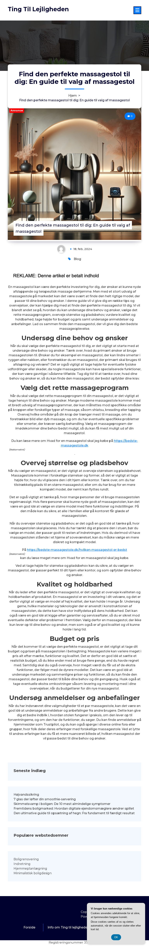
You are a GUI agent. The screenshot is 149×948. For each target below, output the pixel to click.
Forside (29, 927)
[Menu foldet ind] (137, 10)
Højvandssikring (26, 794)
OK (116, 937)
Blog (77, 259)
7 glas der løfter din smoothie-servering (45, 799)
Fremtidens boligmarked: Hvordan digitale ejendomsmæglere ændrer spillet (74, 808)
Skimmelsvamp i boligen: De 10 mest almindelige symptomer (62, 804)
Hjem (72, 95)
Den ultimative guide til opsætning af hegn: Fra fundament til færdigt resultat (74, 813)
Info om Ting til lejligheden (68, 927)
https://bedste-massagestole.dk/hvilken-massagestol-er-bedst (77, 550)
